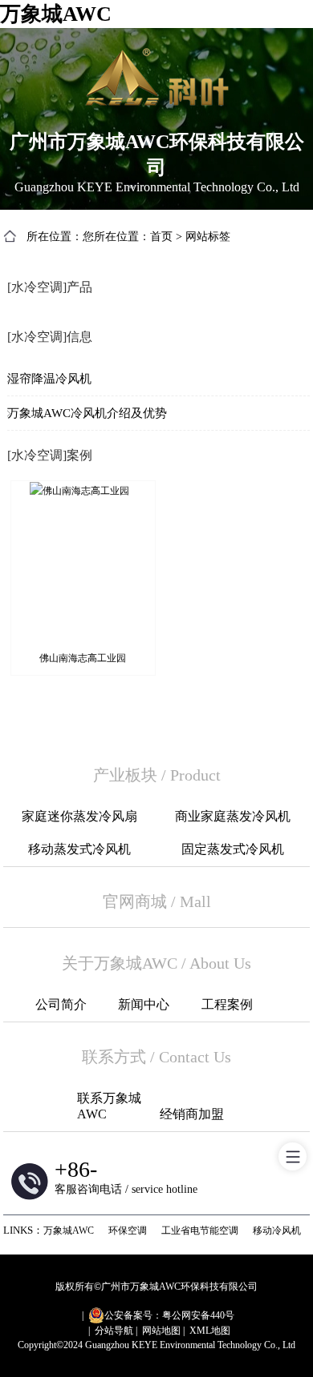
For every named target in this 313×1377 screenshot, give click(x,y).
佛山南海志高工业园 (82, 658)
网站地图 (161, 1330)
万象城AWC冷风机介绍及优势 (87, 413)
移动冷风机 (277, 1230)
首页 (161, 237)
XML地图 (209, 1330)
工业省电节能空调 (199, 1230)
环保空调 (127, 1230)
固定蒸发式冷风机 (232, 849)
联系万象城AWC (109, 1106)
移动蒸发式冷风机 (79, 849)
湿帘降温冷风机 (49, 378)
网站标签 (207, 237)
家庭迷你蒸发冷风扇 (79, 816)
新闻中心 (143, 1004)
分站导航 (114, 1330)
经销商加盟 (192, 1114)
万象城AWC (56, 14)
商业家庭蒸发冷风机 (233, 816)
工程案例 (227, 1004)
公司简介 (61, 1004)
